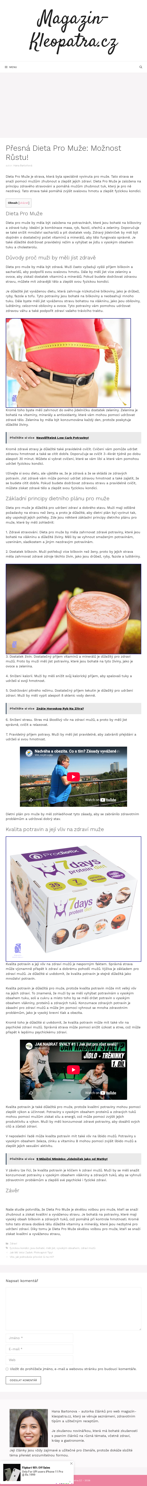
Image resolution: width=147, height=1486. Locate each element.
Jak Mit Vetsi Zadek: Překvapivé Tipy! (31, 1252)
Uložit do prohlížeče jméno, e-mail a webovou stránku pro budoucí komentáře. (73, 1369)
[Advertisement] (73, 101)
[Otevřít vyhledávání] (141, 67)
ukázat (23, 203)
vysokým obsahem (68, 1248)
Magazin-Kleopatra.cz (73, 31)
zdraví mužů (88, 1248)
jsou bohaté (37, 1248)
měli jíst (50, 1248)
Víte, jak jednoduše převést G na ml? (32, 1256)
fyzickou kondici (19, 1248)
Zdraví (13, 1243)
